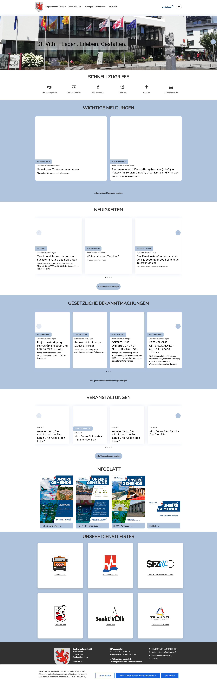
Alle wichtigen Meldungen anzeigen (108, 193)
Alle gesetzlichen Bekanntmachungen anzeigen (108, 380)
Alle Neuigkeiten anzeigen (108, 286)
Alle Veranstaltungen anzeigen (108, 456)
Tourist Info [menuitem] (112, 7)
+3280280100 (78, 662)
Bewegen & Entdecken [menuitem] (94, 7)
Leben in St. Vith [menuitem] (74, 7)
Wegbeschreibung (80, 657)
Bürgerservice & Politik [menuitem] (54, 7)
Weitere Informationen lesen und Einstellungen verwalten (137, 675)
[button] (213, 41)
